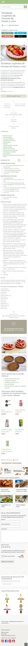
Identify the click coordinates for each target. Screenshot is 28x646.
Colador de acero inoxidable (10, 150)
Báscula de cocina (7, 135)
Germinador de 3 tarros (9, 140)
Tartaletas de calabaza (10, 380)
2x (22, 160)
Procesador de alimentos (9, 151)
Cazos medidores (7, 137)
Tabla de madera (7, 147)
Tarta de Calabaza (9, 384)
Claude (8, 36)
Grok (21, 36)
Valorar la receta (5, 544)
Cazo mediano (6, 153)
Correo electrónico (5, 524)
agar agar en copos (15, 187)
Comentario (4, 529)
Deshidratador (7, 142)
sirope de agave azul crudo (17, 183)
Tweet (4, 460)
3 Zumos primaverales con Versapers (18, 572)
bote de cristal (14, 210)
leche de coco (9, 178)
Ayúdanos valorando (8, 330)
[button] (1, 91)
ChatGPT (8, 33)
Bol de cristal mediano (9, 148)
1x (19, 160)
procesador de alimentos (16, 234)
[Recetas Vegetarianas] (21, 598)
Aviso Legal (4, 634)
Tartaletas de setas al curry (12, 382)
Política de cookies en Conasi (8, 635)
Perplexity (21, 33)
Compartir (9, 460)
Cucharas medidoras (8, 139)
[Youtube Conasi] (10, 641)
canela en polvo (15, 172)
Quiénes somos (5, 632)
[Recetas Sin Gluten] (21, 609)
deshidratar (15, 221)
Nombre (3, 519)
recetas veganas (17, 463)
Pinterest (16, 460)
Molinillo (5, 143)
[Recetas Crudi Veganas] (7, 609)
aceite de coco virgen (15, 170)
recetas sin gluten (6, 463)
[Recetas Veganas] (7, 598)
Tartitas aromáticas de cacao (12, 378)
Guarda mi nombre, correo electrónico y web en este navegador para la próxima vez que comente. (13, 551)
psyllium (12, 191)
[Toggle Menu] (3, 2)
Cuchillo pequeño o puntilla (10, 145)
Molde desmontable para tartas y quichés (14, 155)
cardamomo (11, 184)
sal (8, 173)
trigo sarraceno (13, 165)
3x (25, 160)
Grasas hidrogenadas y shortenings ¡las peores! (12, 567)
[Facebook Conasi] (6, 641)
